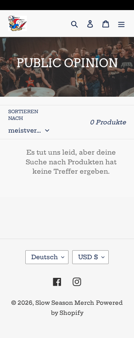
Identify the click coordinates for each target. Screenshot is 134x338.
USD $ (88, 257)
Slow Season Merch (64, 302)
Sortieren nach (23, 115)
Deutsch (44, 257)
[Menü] (121, 23)
